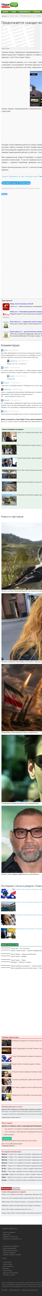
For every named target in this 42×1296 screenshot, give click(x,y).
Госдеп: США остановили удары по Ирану (26, 1064)
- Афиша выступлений (9, 1250)
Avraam (4, 1180)
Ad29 (6, 350)
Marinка (4, 1154)
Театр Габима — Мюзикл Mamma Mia (23, 954)
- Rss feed (5, 1268)
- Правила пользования (10, 1273)
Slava (6, 411)
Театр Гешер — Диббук (19, 956)
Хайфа (39, 16)
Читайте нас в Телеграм (16, 182)
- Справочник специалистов (11, 1239)
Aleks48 (6, 400)
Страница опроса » (8, 1146)
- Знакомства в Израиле (10, 1246)
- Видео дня (6, 1234)
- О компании (6, 1262)
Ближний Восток (24, 11)
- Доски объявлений (9, 1248)
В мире (14, 11)
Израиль (5, 11)
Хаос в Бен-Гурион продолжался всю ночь (16, 1209)
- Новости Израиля (8, 1232)
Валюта (4, 16)
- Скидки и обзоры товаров (11, 1254)
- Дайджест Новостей (9, 1236)
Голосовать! (7, 1138)
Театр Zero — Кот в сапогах (20, 948)
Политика (37, 11)
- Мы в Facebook (7, 1266)
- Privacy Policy (7, 1270)
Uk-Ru (4, 1166)
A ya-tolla (5, 1174)
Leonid (6, 367)
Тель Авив (23, 16)
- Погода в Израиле (9, 1252)
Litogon (6, 382)
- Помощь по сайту (8, 1275)
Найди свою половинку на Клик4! (21, 304)
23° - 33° (33, 16)
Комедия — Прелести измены (21, 962)
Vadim (4, 1177)
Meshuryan (13, 361)
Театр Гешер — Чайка (18, 960)
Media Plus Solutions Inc (30, 1290)
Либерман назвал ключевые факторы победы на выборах (21, 1205)
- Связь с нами (7, 1264)
